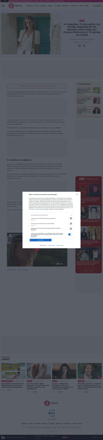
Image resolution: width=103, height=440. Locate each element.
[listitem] (51, 215)
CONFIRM (40, 240)
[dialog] (51, 220)
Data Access (51, 245)
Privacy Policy (60, 245)
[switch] (70, 218)
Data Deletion (43, 245)
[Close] (77, 194)
